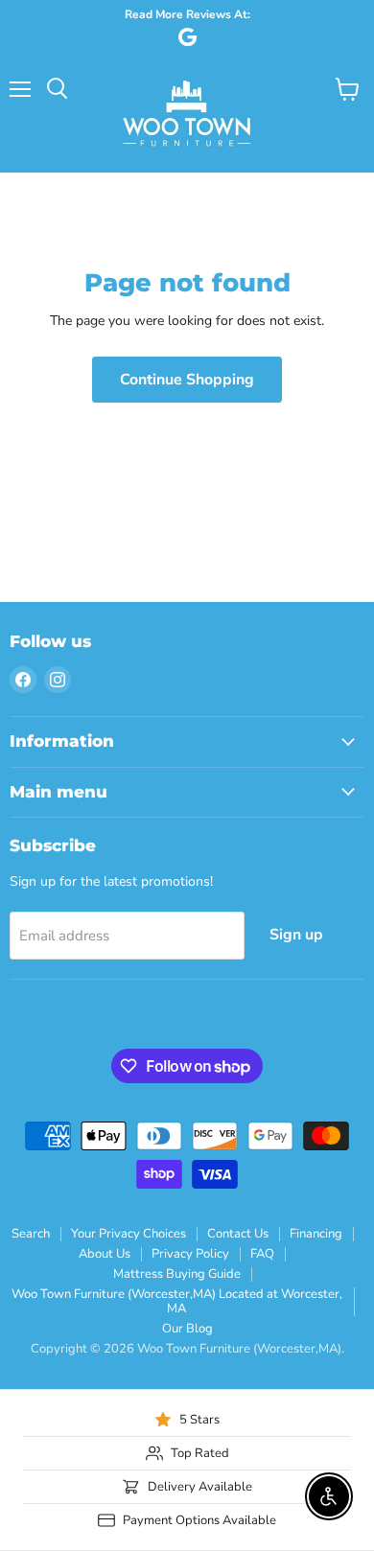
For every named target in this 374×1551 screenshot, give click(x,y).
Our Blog (187, 1328)
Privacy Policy (190, 1253)
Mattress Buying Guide (177, 1274)
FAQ (262, 1253)
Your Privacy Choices (128, 1233)
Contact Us (238, 1233)
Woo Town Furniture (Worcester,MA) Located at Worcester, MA (177, 1301)
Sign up (296, 934)
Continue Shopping (187, 379)
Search (31, 1233)
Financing (316, 1233)
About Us (104, 1253)
